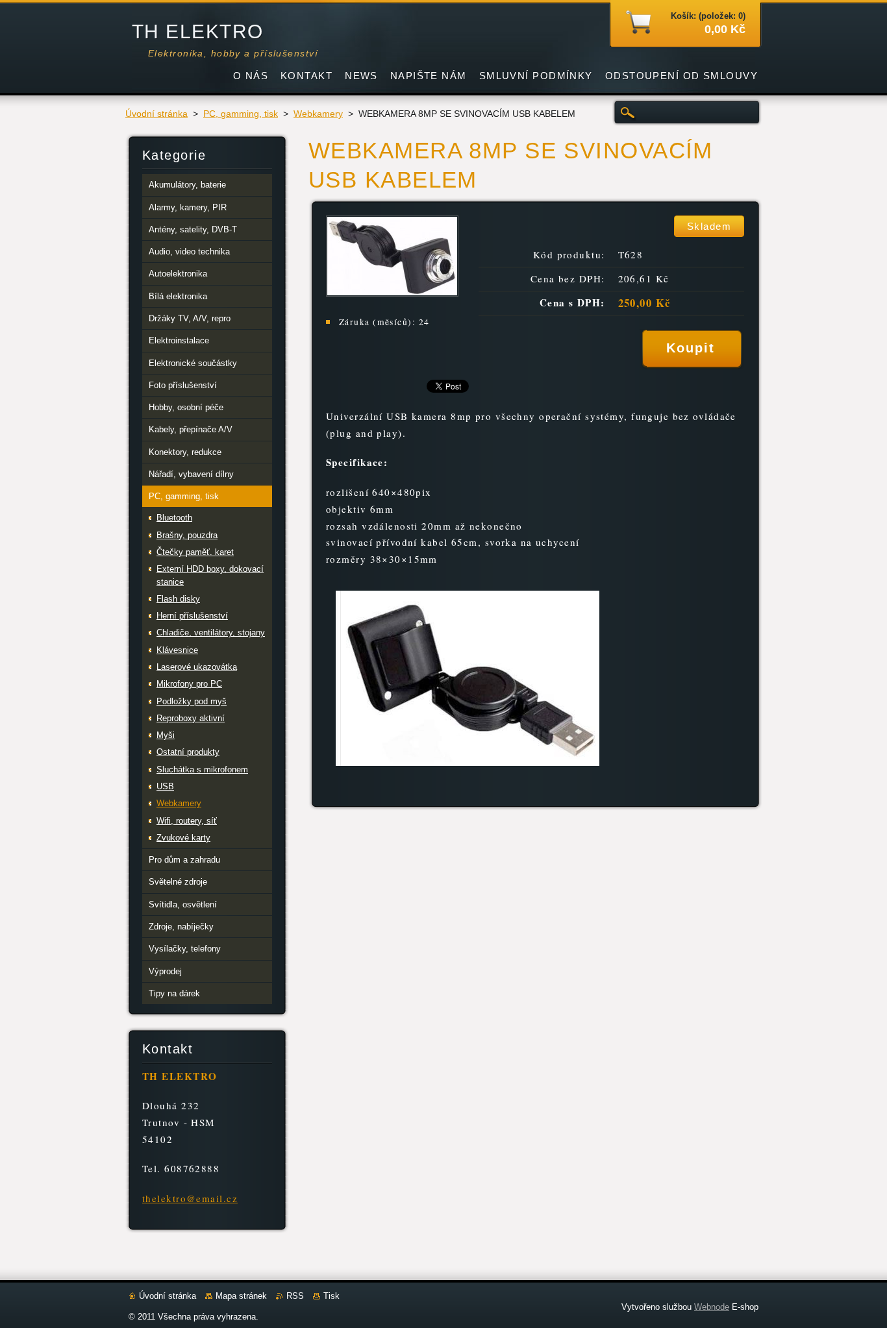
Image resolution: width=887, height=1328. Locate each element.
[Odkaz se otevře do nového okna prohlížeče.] (392, 293)
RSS (295, 1296)
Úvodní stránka (156, 114)
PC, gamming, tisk (240, 114)
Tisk (331, 1296)
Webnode (711, 1307)
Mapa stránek (241, 1296)
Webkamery (318, 114)
